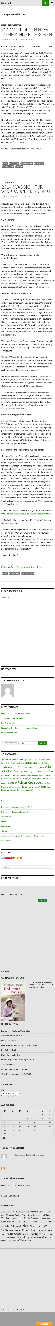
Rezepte (34, 782)
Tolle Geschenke (8, 1064)
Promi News (29, 1230)
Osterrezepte (32, 778)
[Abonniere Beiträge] (3, 1168)
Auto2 (19, 1212)
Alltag (3, 1212)
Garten (5, 767)
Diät (22, 763)
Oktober (5, 831)
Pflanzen (40, 779)
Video (11, 790)
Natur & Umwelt (13, 1226)
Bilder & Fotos (44, 1212)
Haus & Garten (18, 1222)
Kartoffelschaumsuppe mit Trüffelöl (16, 1074)
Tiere (17, 787)
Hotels (40, 772)
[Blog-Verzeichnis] (6, 858)
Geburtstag (13, 767)
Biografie (26, 759)
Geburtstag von (24, 767)
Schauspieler (46, 783)
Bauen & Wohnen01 (31, 1211)
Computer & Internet (31, 1215)
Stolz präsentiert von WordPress (13, 1309)
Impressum (6, 816)
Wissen (19, 167)
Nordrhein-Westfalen (11, 25)
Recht (50, 1230)
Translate (18, 1096)
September (6, 840)
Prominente (48, 779)
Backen (18, 759)
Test (13, 787)
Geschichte (45, 1219)
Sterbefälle (8, 167)
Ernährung (31, 762)
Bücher (33, 759)
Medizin (48, 776)
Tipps (23, 786)
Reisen (22, 782)
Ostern (24, 778)
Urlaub (42, 786)
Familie (13, 1219)
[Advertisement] (27, 632)
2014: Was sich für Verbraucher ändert (26, 189)
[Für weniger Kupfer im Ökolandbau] (7, 690)
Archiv (8, 1212)
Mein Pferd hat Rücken (10, 1055)
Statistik (39, 163)
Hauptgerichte (21, 771)
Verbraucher (7, 182)
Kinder (45, 772)
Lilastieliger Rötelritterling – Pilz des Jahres (19, 728)
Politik (10, 1230)
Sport (44, 1234)
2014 (5, 163)
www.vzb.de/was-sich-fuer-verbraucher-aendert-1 (27, 513)
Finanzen (20, 1219)
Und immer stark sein (12, 977)
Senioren (25, 1234)
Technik (50, 1234)
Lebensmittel (38, 775)
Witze (30, 1240)
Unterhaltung (32, 787)
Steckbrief (6, 787)
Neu (26, 1225)
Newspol (6, 3)
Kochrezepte (14, 775)
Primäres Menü (52, 3)
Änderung (15, 573)
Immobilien (28, 1222)
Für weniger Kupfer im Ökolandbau (15, 713)
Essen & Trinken (43, 763)
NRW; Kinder (27, 163)
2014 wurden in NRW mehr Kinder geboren (26, 32)
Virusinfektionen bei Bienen (13, 718)
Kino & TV (37, 1221)
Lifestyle (46, 1222)
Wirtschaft (14, 1240)
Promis (3, 783)
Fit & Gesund (32, 1218)
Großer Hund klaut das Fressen (14, 1069)
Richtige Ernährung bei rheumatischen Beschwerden (23, 836)
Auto (13, 760)
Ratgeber (12, 782)
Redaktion (27, 39)
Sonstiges (35, 1234)
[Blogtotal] (17, 858)
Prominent (17, 1230)
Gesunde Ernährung (38, 767)
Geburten (14, 163)
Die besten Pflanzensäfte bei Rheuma (17, 812)
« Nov (4, 1138)
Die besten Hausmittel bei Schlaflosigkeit (18, 807)
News (3, 821)
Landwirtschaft (27, 776)
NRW (19, 779)
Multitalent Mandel (9, 732)
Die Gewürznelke (8, 723)
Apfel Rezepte (6, 759)
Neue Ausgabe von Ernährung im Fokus (17, 1059)
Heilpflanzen (32, 772)
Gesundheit (7, 1221)
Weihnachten (19, 790)
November (5, 826)
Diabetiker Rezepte (13, 763)
